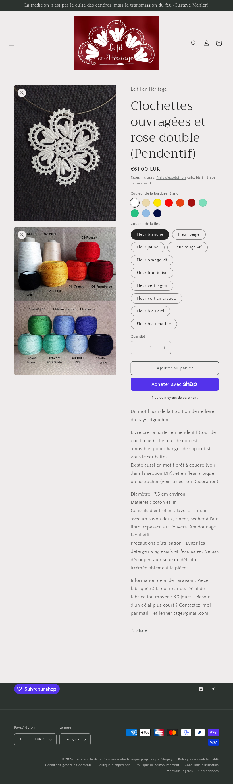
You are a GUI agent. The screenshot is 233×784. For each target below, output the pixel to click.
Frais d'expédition (171, 177)
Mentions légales (180, 771)
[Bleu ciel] (146, 213)
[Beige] (146, 203)
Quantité (138, 336)
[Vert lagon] (203, 203)
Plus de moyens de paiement (175, 398)
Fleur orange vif (152, 260)
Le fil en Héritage (88, 759)
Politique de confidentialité (198, 759)
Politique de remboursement (157, 765)
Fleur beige (189, 234)
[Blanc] (135, 203)
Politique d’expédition (113, 765)
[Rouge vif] (169, 203)
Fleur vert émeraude (156, 298)
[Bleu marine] (157, 213)
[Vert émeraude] (135, 213)
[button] (12, 43)
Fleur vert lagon (152, 285)
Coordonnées (208, 771)
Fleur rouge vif (187, 247)
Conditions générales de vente (68, 765)
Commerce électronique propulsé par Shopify (137, 759)
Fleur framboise (152, 273)
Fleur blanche (150, 234)
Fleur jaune (148, 247)
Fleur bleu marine (154, 324)
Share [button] (141, 630)
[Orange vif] (180, 203)
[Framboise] (191, 203)
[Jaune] (157, 203)
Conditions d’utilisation (202, 765)
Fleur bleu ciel (150, 311)
